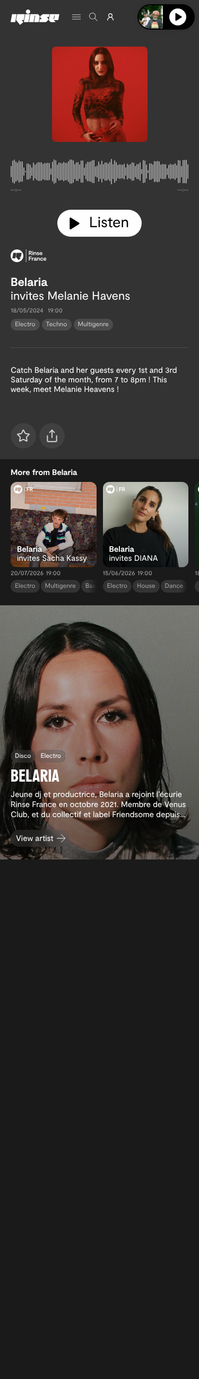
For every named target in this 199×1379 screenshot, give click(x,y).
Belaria (29, 282)
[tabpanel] (99, 174)
